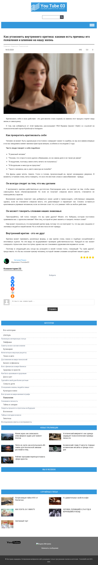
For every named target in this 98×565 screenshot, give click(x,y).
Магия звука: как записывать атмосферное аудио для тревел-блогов (28, 435)
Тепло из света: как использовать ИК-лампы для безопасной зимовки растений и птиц (30, 447)
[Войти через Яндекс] (12, 289)
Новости (14, 46)
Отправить (53, 309)
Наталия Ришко (20, 260)
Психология (23, 46)
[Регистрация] (39, 17)
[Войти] (36, 17)
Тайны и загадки (10, 404)
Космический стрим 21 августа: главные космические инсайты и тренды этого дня (79, 447)
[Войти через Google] (13, 292)
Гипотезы (7, 418)
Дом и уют (7, 377)
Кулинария (8, 349)
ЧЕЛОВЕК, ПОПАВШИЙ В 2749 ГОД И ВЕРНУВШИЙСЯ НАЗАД (77, 510)
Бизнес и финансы (11, 363)
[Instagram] (92, 542)
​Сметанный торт (21, 521)
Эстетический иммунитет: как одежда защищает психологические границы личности (78, 435)
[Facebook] (83, 542)
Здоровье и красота (11, 370)
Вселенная (7, 411)
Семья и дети (9, 384)
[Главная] (49, 10)
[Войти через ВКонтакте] (12, 281)
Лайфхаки (7, 342)
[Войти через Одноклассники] (12, 296)
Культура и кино (10, 390)
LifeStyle (7, 335)
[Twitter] (79, 542)
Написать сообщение (49, 548)
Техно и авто (8, 356)
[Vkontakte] (75, 542)
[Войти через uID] (12, 278)
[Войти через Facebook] (12, 285)
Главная (7, 46)
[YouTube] (88, 542)
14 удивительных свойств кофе (75, 498)
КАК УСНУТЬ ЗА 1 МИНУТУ (25, 509)
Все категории (9, 330)
